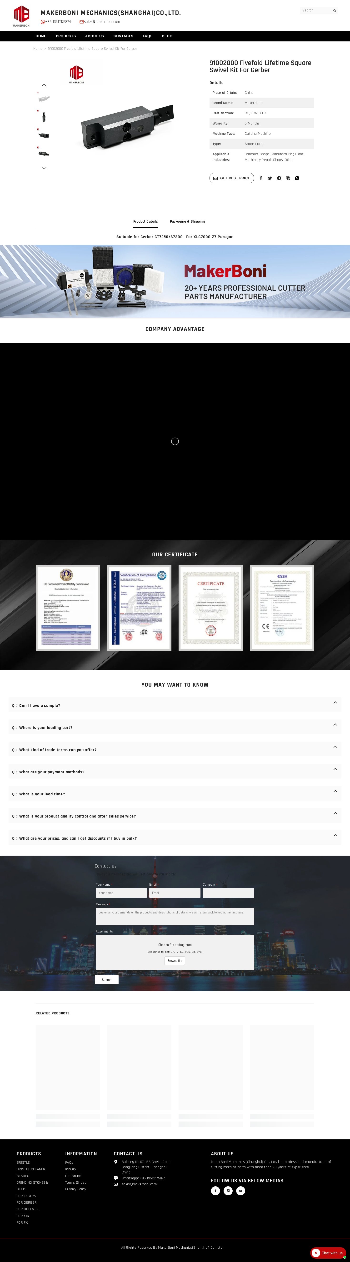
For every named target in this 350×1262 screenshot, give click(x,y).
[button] (44, 85)
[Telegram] (279, 177)
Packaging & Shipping (187, 221)
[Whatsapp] (297, 177)
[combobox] (315, 10)
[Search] (319, 10)
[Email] (288, 177)
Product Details (145, 221)
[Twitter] (270, 177)
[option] (127, 127)
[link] (175, 281)
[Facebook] (261, 177)
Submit (106, 980)
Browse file (175, 960)
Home (37, 48)
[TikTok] (228, 1190)
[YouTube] (240, 1190)
